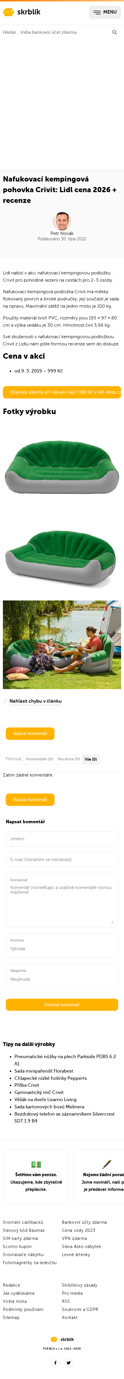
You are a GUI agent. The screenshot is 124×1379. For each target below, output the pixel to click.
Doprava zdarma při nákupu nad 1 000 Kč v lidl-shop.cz (65, 392)
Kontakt (70, 1318)
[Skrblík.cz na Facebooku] (55, 1362)
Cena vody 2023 (78, 1230)
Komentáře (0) (39, 759)
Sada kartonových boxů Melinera (49, 1106)
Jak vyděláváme (19, 1293)
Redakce (11, 1285)
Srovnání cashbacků (23, 1222)
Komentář (19, 880)
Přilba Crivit (26, 1085)
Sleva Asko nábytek (81, 1247)
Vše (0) (90, 759)
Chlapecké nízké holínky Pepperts (50, 1078)
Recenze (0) (69, 759)
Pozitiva (17, 940)
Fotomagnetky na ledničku (30, 1263)
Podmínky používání (23, 1309)
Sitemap (11, 1318)
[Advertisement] (62, 105)
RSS (66, 1301)
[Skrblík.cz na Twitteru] (68, 1362)
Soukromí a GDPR (80, 1309)
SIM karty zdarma (20, 1238)
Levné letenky (76, 1255)
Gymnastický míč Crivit (39, 1092)
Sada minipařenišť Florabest (43, 1071)
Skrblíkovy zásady (79, 1285)
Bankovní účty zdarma (84, 1222)
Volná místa (15, 1301)
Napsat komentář (30, 733)
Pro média (72, 1293)
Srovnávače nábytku (23, 1255)
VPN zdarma (74, 1238)
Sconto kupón (17, 1247)
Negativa (18, 970)
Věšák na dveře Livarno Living (45, 1099)
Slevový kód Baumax (24, 1230)
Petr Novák (62, 233)
